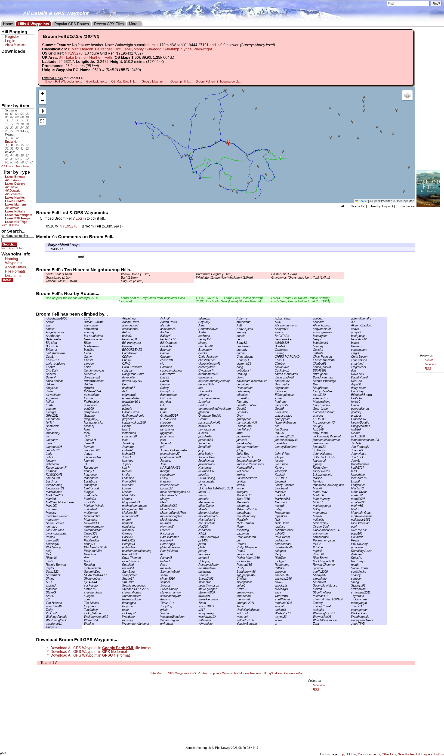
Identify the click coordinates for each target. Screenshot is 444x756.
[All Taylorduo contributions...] (350, 596)
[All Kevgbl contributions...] (159, 471)
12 (11, 121)
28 (16, 131)
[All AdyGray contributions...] (197, 322)
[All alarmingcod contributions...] (121, 325)
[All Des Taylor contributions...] (273, 384)
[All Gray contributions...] (235, 415)
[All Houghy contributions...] (312, 426)
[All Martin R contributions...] (312, 495)
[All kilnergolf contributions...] (273, 471)
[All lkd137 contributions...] (235, 485)
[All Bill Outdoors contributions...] (159, 342)
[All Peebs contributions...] (350, 540)
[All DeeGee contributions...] (350, 381)
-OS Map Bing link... (124, 81)
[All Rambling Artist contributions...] (350, 551)
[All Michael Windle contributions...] (83, 505)
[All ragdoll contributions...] (312, 551)
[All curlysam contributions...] (121, 370)
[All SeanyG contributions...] (197, 575)
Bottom (439, 754)
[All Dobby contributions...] (159, 388)
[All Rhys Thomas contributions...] (121, 557)
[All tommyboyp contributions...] (350, 603)
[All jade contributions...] (121, 440)
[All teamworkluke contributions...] (121, 599)
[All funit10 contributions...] (350, 401)
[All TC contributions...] (44, 599)
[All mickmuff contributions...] (235, 505)
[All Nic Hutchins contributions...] (197, 523)
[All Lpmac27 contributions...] (159, 488)
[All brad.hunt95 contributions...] (197, 346)
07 (11, 117)
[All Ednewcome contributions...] (159, 394)
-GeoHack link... (96, 81)
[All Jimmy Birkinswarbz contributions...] (159, 450)
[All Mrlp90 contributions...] (312, 516)
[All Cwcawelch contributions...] (197, 370)
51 (22, 159)
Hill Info (351, 754)
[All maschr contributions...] (197, 499)
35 (16, 145)
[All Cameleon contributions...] (273, 349)
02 (11, 114)
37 (27, 145)
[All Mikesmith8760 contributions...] (235, 509)
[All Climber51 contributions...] (312, 363)
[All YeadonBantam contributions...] (235, 623)
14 (21, 121)
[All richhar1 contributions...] (197, 557)
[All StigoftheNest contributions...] (312, 592)
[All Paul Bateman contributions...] (159, 537)
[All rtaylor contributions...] (44, 568)
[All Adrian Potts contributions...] (159, 322)
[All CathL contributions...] (44, 356)
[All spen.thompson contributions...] (197, 585)
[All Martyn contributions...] (159, 499)
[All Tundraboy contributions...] (83, 610)
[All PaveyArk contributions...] (159, 540)
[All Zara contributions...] (312, 623)
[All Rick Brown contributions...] (312, 557)
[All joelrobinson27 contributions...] (159, 453)
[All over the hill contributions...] (350, 530)
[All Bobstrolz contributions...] (44, 346)
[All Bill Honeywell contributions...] (121, 342)
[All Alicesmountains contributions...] (273, 325)
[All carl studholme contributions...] (44, 353)
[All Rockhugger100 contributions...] (312, 561)
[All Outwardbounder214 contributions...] (312, 530)
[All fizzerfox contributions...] (197, 401)
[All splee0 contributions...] (235, 585)
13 (16, 121)
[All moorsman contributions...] (312, 512)
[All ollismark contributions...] (121, 530)
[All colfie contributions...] (83, 367)
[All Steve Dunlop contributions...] (159, 589)
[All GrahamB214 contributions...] (159, 415)
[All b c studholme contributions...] (83, 336)
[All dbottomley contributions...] (273, 381)
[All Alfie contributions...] (197, 325)
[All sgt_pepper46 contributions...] (235, 575)
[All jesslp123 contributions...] (312, 447)
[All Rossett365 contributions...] (235, 564)
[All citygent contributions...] (83, 363)
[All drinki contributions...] (44, 391)
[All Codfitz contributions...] (44, 367)
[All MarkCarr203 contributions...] (44, 495)
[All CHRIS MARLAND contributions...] (273, 356)
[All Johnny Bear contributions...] (197, 457)
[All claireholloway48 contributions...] (197, 363)
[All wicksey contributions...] (121, 620)
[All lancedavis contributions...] (83, 478)
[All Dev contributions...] (312, 384)
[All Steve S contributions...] (235, 589)
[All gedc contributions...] (159, 408)
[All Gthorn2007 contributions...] (350, 419)
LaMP (127, 49)
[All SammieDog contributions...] (83, 571)
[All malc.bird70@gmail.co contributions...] (159, 492)
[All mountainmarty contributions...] (197, 516)
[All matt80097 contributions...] (350, 499)
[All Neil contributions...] (273, 519)
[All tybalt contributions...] (159, 610)
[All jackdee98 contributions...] (197, 436)
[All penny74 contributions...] (83, 544)
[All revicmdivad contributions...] (235, 554)
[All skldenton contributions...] (197, 582)
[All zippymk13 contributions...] (44, 627)
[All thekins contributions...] (159, 599)
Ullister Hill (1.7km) (284, 274)
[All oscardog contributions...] (235, 530)
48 (6, 159)
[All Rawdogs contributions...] (83, 554)
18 (16, 124)
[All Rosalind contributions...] (121, 564)
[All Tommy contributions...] (312, 603)
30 (6, 138)
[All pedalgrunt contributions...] (273, 540)
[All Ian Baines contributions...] (159, 429)
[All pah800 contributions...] (273, 533)
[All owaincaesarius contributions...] (44, 533)
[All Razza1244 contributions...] (121, 554)
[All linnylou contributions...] (312, 481)
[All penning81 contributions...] (44, 544)
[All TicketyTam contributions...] (350, 599)
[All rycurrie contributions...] (312, 568)
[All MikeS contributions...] (197, 509)
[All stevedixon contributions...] (350, 589)
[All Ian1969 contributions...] (312, 429)
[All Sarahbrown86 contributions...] (235, 571)
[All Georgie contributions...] (44, 412)
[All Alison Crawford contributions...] (350, 325)
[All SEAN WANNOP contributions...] (83, 575)
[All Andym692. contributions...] (273, 329)
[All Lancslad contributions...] (121, 478)
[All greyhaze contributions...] (121, 419)
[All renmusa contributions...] (197, 554)
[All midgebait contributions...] (83, 509)
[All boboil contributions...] (350, 342)
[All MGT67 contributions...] (312, 502)
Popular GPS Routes (71, 24)
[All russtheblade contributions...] (197, 568)
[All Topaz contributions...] (235, 606)
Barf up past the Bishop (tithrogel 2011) (72, 298)
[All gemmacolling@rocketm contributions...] (197, 408)
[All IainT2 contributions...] (121, 429)
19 (22, 124)
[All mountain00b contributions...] (121, 516)
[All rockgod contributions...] (273, 561)
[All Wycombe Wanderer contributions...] (121, 623)
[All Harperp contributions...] (159, 422)
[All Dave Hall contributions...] (350, 374)
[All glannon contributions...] (197, 412)
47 (27, 155)
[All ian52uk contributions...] (350, 429)
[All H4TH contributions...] (44, 422)
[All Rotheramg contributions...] (273, 564)
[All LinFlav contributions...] (235, 481)
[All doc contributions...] (197, 388)
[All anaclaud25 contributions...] (159, 329)
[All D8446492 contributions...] (312, 370)
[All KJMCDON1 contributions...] (44, 474)
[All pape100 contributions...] (350, 533)
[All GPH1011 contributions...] (44, 415)
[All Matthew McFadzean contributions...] (44, 502)
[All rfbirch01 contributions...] (312, 554)
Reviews (256, 673)
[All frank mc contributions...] (273, 401)
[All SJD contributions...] (44, 582)
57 (31, 162)
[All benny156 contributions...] (197, 339)
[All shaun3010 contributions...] (159, 578)
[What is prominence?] (101, 66)
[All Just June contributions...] (273, 464)
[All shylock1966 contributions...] (273, 578)
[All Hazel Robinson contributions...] (273, 422)
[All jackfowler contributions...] (235, 436)
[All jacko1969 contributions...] (350, 436)
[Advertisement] (224, 711)
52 (27, 159)
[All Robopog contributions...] (197, 561)
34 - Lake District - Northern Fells (86, 57)
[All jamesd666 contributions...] (197, 440)
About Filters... (17, 267)
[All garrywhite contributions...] (273, 405)
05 (27, 114)
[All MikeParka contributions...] (159, 509)
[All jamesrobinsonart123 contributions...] (350, 440)
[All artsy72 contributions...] (350, 332)
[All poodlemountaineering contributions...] (121, 551)
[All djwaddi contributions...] (83, 388)
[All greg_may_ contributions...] (83, 419)
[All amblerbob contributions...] (83, 329)
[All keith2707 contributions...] (350, 467)
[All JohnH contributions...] (121, 457)
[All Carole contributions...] (159, 353)
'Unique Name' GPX (16, 65)
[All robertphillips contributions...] (121, 561)
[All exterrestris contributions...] (312, 398)
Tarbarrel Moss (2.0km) (61, 281)
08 (16, 117)
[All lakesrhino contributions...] (350, 474)
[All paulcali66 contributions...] (44, 540)
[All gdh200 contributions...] (83, 408)
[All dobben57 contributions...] (121, 388)
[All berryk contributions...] (312, 339)
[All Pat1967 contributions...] (121, 537)
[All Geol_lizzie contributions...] (312, 408)
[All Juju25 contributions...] (121, 464)
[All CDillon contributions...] (121, 356)
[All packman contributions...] (235, 533)
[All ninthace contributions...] (44, 526)
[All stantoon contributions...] (44, 589)
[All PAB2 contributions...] (197, 533)
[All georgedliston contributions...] (350, 408)
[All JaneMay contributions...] (273, 443)
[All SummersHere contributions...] (121, 596)
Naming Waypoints (13, 261)
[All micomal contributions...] (44, 509)
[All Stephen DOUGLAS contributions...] (121, 589)
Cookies (289, 673)
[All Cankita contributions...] (312, 349)
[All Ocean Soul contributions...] (312, 526)
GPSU (6, 74)
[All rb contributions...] (159, 554)
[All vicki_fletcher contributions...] (83, 613)
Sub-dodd (153, 49)
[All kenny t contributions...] (83, 471)
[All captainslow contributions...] (350, 349)
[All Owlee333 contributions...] (83, 533)
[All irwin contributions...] (235, 433)
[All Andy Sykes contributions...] (235, 329)
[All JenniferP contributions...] (197, 447)
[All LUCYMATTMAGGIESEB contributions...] (197, 488)
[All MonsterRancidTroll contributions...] (159, 512)
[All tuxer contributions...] (121, 610)
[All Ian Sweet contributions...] (273, 429)
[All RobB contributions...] (83, 561)
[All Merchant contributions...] (273, 502)
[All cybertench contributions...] (235, 370)
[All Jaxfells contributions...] (350, 443)
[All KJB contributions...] (350, 471)
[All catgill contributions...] (350, 353)
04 (22, 114)
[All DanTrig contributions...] (235, 374)
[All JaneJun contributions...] (197, 443)
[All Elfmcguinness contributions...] (273, 394)
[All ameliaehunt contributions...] (121, 329)
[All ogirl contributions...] (350, 526)
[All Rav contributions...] (44, 554)
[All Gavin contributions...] (350, 405)
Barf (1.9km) (129, 277)
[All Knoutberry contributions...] (159, 474)
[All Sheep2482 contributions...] (197, 578)
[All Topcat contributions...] (273, 606)
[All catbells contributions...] (312, 353)
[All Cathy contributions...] (83, 356)
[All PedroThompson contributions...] (312, 540)
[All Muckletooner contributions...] (159, 519)
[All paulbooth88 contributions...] (312, 537)
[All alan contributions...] (44, 325)
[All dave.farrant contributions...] (83, 377)
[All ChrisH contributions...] (273, 360)
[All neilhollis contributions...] (312, 519)
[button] (229, 142)
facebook (431, 364)
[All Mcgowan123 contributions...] (121, 502)
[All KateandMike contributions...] (235, 467)
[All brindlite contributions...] (83, 349)
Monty (138, 49)
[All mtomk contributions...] (121, 519)
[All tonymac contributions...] (121, 606)
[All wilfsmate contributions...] (197, 620)
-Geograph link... (181, 81)
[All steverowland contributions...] (235, 592)
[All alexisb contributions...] (159, 325)
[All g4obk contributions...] (121, 405)
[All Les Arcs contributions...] (44, 481)
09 (22, 117)
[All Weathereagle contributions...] (350, 616)
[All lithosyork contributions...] (83, 485)
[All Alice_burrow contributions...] (312, 325)
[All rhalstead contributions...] (350, 554)
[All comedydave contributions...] (197, 367)
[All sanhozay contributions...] (197, 571)
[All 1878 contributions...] (83, 318)
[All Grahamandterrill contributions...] (121, 415)
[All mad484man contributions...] (44, 492)
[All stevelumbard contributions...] (83, 592)
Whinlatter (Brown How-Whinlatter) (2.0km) (224, 277)
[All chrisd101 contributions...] (159, 360)
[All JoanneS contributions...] (350, 450)
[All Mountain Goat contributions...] (350, 512)
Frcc (117, 49)
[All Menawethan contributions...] (197, 502)
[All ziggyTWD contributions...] (350, 623)
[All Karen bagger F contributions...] (44, 467)
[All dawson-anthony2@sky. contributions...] (197, 381)
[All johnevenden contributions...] (83, 457)
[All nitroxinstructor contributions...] (83, 526)
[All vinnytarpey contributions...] (197, 613)
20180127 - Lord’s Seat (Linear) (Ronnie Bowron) (228, 301)
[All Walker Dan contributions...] (350, 613)
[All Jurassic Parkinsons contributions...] (235, 464)
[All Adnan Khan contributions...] (273, 318)
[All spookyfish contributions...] (273, 585)
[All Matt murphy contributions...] (312, 499)
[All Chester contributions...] (159, 356)
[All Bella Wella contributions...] (44, 339)
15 (26, 121)
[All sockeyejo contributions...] (83, 585)
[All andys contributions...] (350, 329)
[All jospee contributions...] (273, 460)
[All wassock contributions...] (235, 616)
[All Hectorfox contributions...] (44, 426)
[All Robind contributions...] (159, 561)
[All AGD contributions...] (273, 322)
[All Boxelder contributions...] (159, 346)
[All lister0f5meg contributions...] (44, 485)
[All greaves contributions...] (350, 415)
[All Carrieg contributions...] (273, 353)
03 (16, 114)
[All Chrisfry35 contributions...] (235, 360)
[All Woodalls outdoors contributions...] (312, 620)
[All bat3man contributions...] (197, 336)
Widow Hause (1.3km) (135, 274)
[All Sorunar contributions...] (159, 585)
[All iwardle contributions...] (350, 433)
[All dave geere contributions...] (312, 374)
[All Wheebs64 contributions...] (83, 620)
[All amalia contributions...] (44, 329)
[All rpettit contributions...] (350, 564)
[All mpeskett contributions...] (273, 516)
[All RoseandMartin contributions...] (197, 564)
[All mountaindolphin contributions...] (159, 516)
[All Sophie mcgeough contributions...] (121, 585)
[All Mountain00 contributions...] (83, 516)
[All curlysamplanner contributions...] (159, 370)
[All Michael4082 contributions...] (159, 505)
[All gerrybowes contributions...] (83, 412)
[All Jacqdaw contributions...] (44, 440)
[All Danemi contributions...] (44, 374)
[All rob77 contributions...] (44, 561)
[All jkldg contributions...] (235, 450)
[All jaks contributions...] (159, 440)
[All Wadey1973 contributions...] (273, 613)
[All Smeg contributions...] (350, 582)
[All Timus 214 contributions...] (159, 603)
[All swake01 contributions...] (197, 596)
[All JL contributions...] (273, 450)
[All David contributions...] (235, 377)
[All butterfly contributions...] (235, 349)
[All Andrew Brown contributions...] (197, 329)
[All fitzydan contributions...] (159, 401)
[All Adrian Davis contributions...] (121, 322)
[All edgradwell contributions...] (121, 394)
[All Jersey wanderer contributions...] (235, 447)
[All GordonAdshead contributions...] (312, 412)
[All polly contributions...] (44, 551)
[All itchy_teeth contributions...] (312, 433)
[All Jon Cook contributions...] (350, 457)
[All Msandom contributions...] (83, 519)
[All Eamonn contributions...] (273, 391)
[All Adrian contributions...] (44, 322)
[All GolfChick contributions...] (273, 412)
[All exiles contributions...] (273, 398)
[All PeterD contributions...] (235, 544)
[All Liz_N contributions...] (197, 485)
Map (361, 754)
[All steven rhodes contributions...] (121, 592)
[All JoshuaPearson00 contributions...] (235, 460)
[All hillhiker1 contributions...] (197, 426)
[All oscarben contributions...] (197, 530)
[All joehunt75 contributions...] (121, 453)
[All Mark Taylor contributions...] (350, 492)
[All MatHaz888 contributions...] (273, 499)
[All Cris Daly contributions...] (44, 370)
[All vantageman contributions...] (350, 610)
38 (6, 148)
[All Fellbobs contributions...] (350, 398)
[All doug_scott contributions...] (350, 388)
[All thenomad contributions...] (235, 599)
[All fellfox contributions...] (44, 401)
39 (11, 148)
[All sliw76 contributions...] (273, 582)
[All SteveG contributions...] (44, 592)
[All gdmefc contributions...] (121, 408)
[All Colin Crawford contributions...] (121, 367)
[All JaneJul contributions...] (159, 443)
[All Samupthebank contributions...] (159, 571)
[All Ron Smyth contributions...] (350, 561)
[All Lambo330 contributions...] (44, 478)
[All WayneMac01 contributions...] (46, 245)
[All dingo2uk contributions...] (44, 388)
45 (16, 155)
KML (5, 81)
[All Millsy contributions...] (312, 509)
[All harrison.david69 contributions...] (197, 422)
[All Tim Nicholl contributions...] (83, 603)
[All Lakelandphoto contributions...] (312, 474)
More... (134, 24)
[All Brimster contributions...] (44, 349)
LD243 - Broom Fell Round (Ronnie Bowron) (300, 298)
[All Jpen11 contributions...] (350, 460)
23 (16, 127)
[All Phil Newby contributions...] (44, 547)
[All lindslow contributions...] (159, 481)
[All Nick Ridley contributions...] (312, 523)
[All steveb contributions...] (312, 589)
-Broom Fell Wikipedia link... (63, 81)
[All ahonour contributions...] (312, 322)
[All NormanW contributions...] (159, 526)
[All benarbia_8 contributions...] (121, 339)
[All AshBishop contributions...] (44, 336)
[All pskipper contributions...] (273, 551)
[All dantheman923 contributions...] (197, 374)
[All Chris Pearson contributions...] (312, 356)
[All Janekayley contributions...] (235, 443)
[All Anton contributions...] (121, 332)
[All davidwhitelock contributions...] (83, 381)
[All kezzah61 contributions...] (235, 471)
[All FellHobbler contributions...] (83, 401)
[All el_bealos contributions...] (44, 398)
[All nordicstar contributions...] (121, 526)
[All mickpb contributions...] (273, 505)
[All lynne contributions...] (235, 488)
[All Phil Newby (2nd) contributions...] (83, 547)
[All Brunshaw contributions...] (197, 349)
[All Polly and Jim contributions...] (83, 551)
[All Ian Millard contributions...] (235, 429)
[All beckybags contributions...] (350, 336)
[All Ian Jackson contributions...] (197, 429)
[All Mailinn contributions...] (121, 492)
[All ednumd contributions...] (197, 394)
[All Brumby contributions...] (159, 349)
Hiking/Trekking (272, 673)
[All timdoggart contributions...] (121, 603)
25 (27, 127)
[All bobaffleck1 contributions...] (312, 342)
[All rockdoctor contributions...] (235, 561)
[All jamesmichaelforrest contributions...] (312, 440)
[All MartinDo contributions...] (83, 499)
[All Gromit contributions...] (197, 419)
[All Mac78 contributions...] (312, 488)
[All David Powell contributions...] (350, 377)
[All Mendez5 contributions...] (235, 502)
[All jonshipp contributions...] (121, 460)
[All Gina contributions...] (159, 412)
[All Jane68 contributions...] (83, 443)
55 (16, 162)
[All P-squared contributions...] (159, 533)
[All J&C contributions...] (83, 436)
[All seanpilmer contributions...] (121, 575)
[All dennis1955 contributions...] (197, 384)
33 (6, 145)
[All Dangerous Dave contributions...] (121, 374)
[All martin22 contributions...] (350, 495)
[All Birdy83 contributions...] (235, 342)
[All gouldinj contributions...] (350, 412)
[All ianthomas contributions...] (121, 433)
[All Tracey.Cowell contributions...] (312, 606)
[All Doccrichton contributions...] (235, 388)
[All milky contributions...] (273, 509)
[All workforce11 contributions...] (44, 623)
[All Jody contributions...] (44, 453)
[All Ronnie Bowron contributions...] (44, 564)
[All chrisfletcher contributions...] (197, 360)
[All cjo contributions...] (159, 363)
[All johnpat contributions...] (273, 457)
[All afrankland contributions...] (235, 322)
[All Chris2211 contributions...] (44, 360)
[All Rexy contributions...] (273, 554)
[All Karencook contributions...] (83, 467)
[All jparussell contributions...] (312, 460)
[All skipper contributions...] (159, 582)
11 (6, 121)
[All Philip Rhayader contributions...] (235, 547)
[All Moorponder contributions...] (273, 512)
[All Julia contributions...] (159, 464)
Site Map (156, 673)
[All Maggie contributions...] (83, 492)
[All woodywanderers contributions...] (350, 620)
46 (22, 155)
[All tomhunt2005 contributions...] (273, 603)
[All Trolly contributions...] (44, 610)
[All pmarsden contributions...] (350, 547)
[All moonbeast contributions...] (235, 512)
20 (27, 124)
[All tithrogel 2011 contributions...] (235, 603)
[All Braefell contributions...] (273, 346)
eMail (299, 673)
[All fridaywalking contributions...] (312, 401)
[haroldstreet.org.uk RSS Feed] (165, 673)
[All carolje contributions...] (197, 353)
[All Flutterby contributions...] (235, 401)
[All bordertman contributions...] (83, 346)
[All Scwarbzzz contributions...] (44, 575)
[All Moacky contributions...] (44, 512)
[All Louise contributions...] (121, 488)
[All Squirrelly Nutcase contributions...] (312, 585)
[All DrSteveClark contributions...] (83, 391)
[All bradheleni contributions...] (235, 346)
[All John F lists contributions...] (273, 453)
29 (26, 131)
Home (8, 24)
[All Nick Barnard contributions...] (235, 523)
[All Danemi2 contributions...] (83, 374)
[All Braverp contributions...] (350, 346)
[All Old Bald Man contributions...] (44, 530)
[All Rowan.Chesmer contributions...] (312, 564)
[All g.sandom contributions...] (83, 405)
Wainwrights (230, 673)
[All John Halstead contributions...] (312, 453)
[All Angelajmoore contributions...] (44, 332)
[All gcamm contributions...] (44, 408)
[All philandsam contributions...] (121, 547)
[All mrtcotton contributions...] (44, 519)
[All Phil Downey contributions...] (350, 544)
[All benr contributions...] (235, 339)
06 (6, 117)
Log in (81, 218)
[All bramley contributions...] (312, 346)
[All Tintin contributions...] (197, 603)
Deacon (86, 49)
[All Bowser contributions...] (121, 346)
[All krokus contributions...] (235, 474)
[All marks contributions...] (197, 495)
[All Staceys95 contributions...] (350, 585)
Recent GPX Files (109, 24)
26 (6, 131)
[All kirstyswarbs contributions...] (312, 471)
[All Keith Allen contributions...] (312, 467)
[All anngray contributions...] (83, 332)
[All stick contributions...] (273, 592)
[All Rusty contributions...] (235, 568)
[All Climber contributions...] (273, 363)
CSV (5, 97)
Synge (186, 49)
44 (11, 155)
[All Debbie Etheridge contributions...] (312, 381)
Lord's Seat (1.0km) (59, 274)
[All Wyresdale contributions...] (197, 623)
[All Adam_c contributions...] (235, 318)
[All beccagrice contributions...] (312, 336)
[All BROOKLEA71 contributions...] (121, 349)
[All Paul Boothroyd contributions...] (197, 537)
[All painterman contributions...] (312, 533)
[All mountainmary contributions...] (235, 516)
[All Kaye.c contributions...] (273, 467)
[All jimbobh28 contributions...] (44, 450)
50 (16, 159)
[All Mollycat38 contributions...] (121, 512)
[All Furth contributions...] (44, 405)
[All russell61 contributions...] (121, 568)
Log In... (94, 257)
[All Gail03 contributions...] (197, 405)
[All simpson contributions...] (350, 578)
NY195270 (74, 53)
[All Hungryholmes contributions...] (350, 426)
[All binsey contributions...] (197, 342)
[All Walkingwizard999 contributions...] (83, 616)
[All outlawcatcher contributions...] (273, 530)
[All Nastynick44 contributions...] (197, 519)
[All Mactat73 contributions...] (350, 488)
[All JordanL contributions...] (159, 460)
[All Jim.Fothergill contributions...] (350, 447)
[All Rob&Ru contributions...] (350, 557)
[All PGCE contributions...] (312, 544)
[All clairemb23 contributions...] (235, 363)
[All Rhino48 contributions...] (44, 557)
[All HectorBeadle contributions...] (350, 422)
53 (6, 162)
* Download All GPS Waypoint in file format (98, 648)
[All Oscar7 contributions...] (159, 530)
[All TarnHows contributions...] (273, 596)
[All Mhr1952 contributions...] (44, 505)
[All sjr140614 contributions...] (83, 582)
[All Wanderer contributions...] (121, 616)
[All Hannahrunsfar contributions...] (83, 422)
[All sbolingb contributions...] (273, 571)
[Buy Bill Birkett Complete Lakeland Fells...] (428, 206)
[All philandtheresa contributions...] (159, 547)
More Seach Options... (14, 248)
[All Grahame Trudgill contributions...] (197, 415)
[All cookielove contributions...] (273, 367)
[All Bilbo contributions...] (83, 342)
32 (16, 138)
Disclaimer (14, 275)
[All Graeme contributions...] (83, 415)
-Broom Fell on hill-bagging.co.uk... (218, 81)
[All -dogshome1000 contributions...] (44, 318)
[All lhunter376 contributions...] (121, 481)
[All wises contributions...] (273, 620)
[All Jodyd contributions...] (83, 453)
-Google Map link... (153, 81)
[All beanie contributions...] (235, 336)
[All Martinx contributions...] (121, 499)
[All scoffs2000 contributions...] (312, 571)
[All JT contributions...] (83, 464)
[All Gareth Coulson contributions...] (235, 405)
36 (22, 145)
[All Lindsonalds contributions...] (197, 481)
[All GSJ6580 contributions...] (312, 419)
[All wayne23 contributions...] (273, 616)
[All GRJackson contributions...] (159, 419)
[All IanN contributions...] (83, 433)
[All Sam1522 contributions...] (44, 571)
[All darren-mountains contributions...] (273, 374)
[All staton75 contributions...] (83, 589)
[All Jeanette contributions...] (121, 447)
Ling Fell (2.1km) (132, 281)
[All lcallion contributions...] (312, 478)
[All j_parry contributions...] (312, 464)
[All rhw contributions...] (83, 557)
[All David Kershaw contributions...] (312, 377)
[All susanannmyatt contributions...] (159, 596)
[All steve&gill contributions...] (273, 589)
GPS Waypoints (178, 673)
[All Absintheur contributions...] (121, 318)
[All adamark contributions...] (197, 318)
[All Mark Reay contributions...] (312, 492)
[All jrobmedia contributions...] (44, 464)
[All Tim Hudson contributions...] (44, 603)
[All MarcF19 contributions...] (197, 492)
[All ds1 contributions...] (121, 391)
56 (22, 162)
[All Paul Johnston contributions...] (235, 537)
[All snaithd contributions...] (44, 585)
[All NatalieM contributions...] (235, 519)
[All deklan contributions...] (83, 384)
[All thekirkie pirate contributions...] (197, 599)
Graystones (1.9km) (59, 277)
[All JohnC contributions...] (44, 457)
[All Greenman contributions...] (44, 419)
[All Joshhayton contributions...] (197, 460)
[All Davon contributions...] (159, 381)
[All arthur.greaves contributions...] (312, 332)
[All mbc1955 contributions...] (83, 502)
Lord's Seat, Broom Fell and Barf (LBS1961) (300, 301)
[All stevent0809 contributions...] (197, 592)
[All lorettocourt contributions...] (83, 488)
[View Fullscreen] (42, 121)
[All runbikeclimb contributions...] (83, 568)
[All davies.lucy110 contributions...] (121, 381)
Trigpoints (214, 673)
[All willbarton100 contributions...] (235, 620)
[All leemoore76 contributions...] (350, 478)
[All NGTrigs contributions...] (159, 523)
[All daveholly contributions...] (121, 377)
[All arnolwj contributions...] (235, 332)
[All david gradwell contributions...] (273, 377)
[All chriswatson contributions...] (350, 360)
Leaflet (362, 201)
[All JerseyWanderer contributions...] (273, 447)
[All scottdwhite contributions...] (350, 571)
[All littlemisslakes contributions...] (159, 485)
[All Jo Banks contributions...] (312, 450)
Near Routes (406, 754)
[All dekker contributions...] (44, 384)
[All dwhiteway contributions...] (235, 391)
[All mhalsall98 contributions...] (350, 502)
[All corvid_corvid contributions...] (312, 367)
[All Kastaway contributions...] (197, 467)
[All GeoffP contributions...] (273, 408)
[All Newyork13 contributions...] (83, 523)
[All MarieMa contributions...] (273, 492)
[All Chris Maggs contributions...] (235, 356)
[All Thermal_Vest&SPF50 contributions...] (312, 599)
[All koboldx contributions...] (197, 474)
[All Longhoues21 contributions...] (350, 485)
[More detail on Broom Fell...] (80, 226)
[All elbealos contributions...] (235, 394)
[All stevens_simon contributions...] (159, 592)
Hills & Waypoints (33, 24)
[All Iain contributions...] (44, 429)
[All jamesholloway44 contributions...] (273, 440)
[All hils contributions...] (273, 426)
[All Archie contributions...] (159, 332)
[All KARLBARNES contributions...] (159, 467)
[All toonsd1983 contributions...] (197, 606)
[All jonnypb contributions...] (83, 460)
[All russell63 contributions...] (159, 568)
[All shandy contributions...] (350, 575)
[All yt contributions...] (273, 623)
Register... (56, 257)
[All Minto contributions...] (350, 509)
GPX (5, 58)
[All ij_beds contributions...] (197, 433)
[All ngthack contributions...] (121, 523)
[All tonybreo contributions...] (83, 606)
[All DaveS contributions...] (159, 377)
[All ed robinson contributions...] (44, 394)
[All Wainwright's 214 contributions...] (312, 613)
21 (6, 127)
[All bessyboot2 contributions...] (350, 339)
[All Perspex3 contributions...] (121, 544)
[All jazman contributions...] (83, 447)
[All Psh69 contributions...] (235, 551)
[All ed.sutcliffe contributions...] (83, 394)
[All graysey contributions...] (312, 415)
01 (6, 114)
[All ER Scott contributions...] (159, 398)
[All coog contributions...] (235, 367)
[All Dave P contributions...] (44, 377)
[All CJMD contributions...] (121, 363)
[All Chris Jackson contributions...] (197, 356)
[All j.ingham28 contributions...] (121, 436)
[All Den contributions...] (121, 384)
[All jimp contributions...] (197, 450)
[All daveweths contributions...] (197, 377)
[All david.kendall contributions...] (44, 381)
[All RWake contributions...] (273, 568)
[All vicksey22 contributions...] (121, 613)
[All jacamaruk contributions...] (159, 436)
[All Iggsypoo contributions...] (159, 433)
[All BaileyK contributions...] (159, 336)
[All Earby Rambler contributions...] (312, 391)
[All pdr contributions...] (235, 540)
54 (11, 162)
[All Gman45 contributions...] (235, 412)
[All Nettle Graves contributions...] (44, 523)
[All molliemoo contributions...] (83, 512)
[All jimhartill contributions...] (121, 450)
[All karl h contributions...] (121, 467)
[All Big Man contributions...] (44, 342)
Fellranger (103, 49)
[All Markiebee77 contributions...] (159, 495)
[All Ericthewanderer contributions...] (197, 398)
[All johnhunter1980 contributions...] (159, 457)
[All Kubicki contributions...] (273, 474)
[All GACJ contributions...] (159, 405)
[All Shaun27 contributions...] (121, 578)
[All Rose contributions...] (159, 564)
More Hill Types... (11, 225)
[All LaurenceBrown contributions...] (235, 478)
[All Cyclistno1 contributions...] (273, 370)
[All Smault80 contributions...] (312, 582)
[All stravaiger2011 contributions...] (350, 592)
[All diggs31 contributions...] (350, 384)
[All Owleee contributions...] (121, 533)
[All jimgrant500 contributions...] (83, 450)
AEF (5, 89)
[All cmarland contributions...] (350, 363)
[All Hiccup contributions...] (121, 426)
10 (27, 117)
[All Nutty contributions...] (235, 526)
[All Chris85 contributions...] (83, 360)
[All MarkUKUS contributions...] (235, 495)
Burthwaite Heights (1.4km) (214, 274)
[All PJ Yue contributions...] (312, 547)
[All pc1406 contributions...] (197, 540)
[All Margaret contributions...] (235, 492)
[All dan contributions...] (350, 370)
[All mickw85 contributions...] (350, 505)
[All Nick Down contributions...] (273, 523)
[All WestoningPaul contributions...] (44, 620)
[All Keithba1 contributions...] (44, 471)
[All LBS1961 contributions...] (273, 478)
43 (6, 155)
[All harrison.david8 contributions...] (235, 422)
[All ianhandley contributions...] (44, 433)
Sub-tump (171, 49)
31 (11, 138)
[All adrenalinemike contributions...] (350, 318)
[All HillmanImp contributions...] (235, 426)
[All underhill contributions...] (273, 610)
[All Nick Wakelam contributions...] (350, 523)
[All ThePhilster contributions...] (273, 599)
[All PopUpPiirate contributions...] (159, 551)
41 (22, 148)
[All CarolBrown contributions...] (121, 353)
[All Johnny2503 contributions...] (235, 457)
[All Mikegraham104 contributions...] (121, 509)
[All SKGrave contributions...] (121, 582)
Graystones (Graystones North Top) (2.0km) (300, 277)
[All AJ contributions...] (350, 322)
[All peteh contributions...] (197, 544)
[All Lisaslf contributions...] (350, 481)
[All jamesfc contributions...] (235, 440)
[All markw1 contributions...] (273, 495)
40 (16, 148)
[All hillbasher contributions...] (159, 426)
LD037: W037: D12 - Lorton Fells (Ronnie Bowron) (229, 298)
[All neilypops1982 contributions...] (350, 519)
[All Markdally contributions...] (121, 495)
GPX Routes (198, 673)
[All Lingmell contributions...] (273, 481)
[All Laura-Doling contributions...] (197, 478)
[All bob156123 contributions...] (273, 342)
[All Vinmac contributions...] (159, 613)
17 (11, 124)
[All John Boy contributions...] (235, 453)
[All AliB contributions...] (235, 325)
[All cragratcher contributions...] (350, 367)
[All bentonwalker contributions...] (273, 339)
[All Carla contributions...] (83, 353)
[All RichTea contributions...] (273, 557)
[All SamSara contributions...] (121, 571)
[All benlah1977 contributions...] (159, 339)
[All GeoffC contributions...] (235, 408)
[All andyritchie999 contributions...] (312, 329)
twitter (429, 360)
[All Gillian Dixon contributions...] (121, 412)
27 (11, 131)
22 (11, 127)
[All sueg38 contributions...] (83, 596)
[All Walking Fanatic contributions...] (44, 616)
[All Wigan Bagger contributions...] (159, 620)
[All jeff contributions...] (159, 447)
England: (11, 141)
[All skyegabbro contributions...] (235, 582)
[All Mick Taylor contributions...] (197, 505)
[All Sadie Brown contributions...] (350, 568)
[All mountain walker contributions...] (44, 516)
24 (22, 127)
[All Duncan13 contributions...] (197, 391)
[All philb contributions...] (197, 547)
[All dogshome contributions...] (273, 388)
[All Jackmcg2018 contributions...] (273, 436)
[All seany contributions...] (159, 575)
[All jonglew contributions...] (44, 460)
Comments (372, 754)
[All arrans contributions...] (273, 332)
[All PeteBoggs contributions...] (159, 544)
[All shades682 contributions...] (273, 575)
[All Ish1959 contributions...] (273, 433)
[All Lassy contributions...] (159, 478)
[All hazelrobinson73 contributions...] (312, 422)
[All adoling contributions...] (312, 318)
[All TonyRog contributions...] (159, 606)
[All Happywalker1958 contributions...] (121, 422)
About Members (15, 44)
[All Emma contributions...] (83, 398)
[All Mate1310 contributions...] (235, 499)
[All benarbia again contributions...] (83, 339)
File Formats (15, 271)
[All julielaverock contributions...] (197, 464)
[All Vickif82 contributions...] (44, 613)
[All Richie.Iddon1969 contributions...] (235, 557)
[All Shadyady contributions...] (312, 575)
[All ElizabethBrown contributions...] (350, 394)
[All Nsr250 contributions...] (197, 526)
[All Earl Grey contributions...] (350, 391)
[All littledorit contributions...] (121, 485)
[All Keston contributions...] (121, 471)
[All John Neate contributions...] (350, 453)
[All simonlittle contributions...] (312, 578)
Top (341, 754)
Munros (244, 673)
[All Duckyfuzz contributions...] (159, 391)
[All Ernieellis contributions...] (235, 398)
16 (6, 124)
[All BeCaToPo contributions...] (273, 336)
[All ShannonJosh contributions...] (83, 578)
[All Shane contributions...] (44, 578)
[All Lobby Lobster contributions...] (273, 485)
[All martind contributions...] (44, 499)
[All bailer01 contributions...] (121, 336)
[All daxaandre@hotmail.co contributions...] (235, 381)
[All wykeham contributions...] (159, 623)
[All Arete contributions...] (197, 332)
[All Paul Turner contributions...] (273, 537)
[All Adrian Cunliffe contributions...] (83, 322)
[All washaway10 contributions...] (197, 616)
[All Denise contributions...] (159, 384)
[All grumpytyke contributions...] (273, 419)
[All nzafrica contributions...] (273, 526)
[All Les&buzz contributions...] (83, 481)
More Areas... (23, 166)
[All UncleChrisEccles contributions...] (235, 610)
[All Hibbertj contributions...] (83, 426)
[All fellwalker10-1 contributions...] (121, 401)
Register (12, 37)
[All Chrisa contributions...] (121, 360)
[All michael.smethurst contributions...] (121, 505)
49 (11, 159)
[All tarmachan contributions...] (235, 596)
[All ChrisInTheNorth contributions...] (312, 360)
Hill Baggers (424, 754)
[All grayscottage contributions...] (273, 415)
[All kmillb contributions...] (121, 474)
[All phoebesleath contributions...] (273, 547)
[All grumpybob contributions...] (235, 419)
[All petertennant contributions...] (273, 544)
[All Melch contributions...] (159, 502)
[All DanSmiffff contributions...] (159, 374)
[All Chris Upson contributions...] (350, 356)
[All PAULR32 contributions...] (121, 540)
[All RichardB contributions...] (159, 557)
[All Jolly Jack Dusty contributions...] (312, 457)
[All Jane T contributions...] (44, 443)
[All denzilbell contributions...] (235, 384)
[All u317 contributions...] (197, 610)
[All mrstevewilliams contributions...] (350, 516)
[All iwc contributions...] (44, 436)
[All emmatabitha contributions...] (121, 398)
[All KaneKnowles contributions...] (350, 464)
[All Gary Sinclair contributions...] (312, 405)
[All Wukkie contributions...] (83, 623)
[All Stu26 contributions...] (44, 596)
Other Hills (389, 754)
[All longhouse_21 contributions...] (44, 488)
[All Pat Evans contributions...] (83, 537)
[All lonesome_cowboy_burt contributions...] (312, 485)
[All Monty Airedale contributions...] (197, 512)
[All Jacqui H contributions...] (83, 440)
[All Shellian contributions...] (235, 578)
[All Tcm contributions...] (83, 599)
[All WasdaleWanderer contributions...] (159, 616)
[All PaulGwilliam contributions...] (83, 540)
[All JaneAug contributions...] (121, 443)
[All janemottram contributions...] (312, 443)
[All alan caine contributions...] (83, 325)
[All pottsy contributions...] (197, 551)
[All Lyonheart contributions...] (273, 488)
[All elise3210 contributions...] (312, 394)
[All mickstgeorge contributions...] (312, 505)
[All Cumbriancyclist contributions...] (83, 370)
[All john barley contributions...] (197, 453)
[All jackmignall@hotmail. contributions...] (312, 436)
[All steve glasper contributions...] (197, 589)
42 (27, 148)
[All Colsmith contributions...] (159, 367)
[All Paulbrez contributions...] (350, 537)
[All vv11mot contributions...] (235, 613)
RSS (428, 368)
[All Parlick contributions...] (44, 537)
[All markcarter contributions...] (83, 495)
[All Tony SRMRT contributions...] (44, 606)
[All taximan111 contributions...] (312, 596)
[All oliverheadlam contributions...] (83, 530)
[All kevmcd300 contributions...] (197, 471)
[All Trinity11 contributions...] (350, 606)
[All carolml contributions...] (235, 353)
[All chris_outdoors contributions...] (44, 363)
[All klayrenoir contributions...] (83, 474)
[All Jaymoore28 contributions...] (44, 447)
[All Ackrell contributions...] (159, 318)
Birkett (73, 49)
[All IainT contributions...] (83, 429)
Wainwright (203, 49)
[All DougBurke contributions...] (312, 388)
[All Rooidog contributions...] (83, 564)
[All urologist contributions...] (312, 610)
